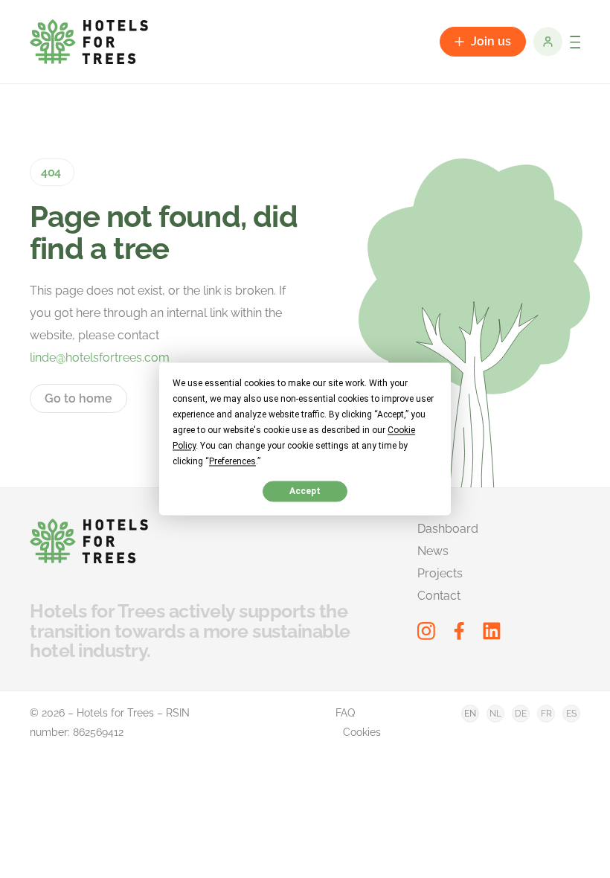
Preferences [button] (232, 461)
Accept (305, 491)
